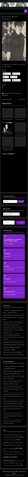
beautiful (20, 437)
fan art (10, 445)
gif (18, 445)
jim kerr (9, 93)
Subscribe (20, 222)
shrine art (22, 454)
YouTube (20, 465)
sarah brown (17, 454)
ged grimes (15, 445)
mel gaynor (19, 451)
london (7, 451)
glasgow (7, 448)
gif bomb (21, 445)
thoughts (11, 463)
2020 (21, 435)
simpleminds (5, 95)
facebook (5, 445)
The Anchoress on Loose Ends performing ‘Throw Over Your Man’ (13, 396)
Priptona (15, 16)
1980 (5, 93)
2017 (13, 435)
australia (13, 437)
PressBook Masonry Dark (17, 475)
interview (12, 448)
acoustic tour (9, 437)
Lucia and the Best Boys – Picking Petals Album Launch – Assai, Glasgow (13, 389)
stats (23, 460)
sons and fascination (18, 460)
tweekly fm (16, 463)
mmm (23, 451)
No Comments (7, 19)
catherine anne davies (10, 439)
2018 (15, 435)
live (4, 452)
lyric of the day (13, 451)
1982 (9, 435)
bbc (16, 437)
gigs (4, 448)
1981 (7, 435)
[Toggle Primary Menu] (25, 11)
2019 (18, 435)
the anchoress (6, 463)
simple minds (17, 93)
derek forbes (19, 442)
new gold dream (7, 454)
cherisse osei (12, 442)
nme (12, 93)
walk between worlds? (11, 465)
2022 (4, 437)
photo (13, 454)
